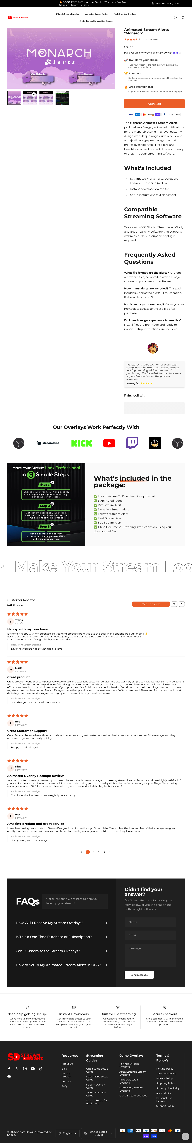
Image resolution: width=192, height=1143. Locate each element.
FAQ (64, 1086)
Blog (64, 1068)
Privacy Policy (164, 1078)
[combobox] (168, 3)
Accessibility (163, 1093)
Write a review (151, 604)
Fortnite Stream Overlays (129, 1065)
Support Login (165, 1105)
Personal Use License (164, 1099)
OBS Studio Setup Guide (97, 1070)
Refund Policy (164, 1068)
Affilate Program (67, 1075)
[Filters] (174, 604)
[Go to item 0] (14, 98)
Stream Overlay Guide (95, 1086)
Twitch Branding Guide (96, 1094)
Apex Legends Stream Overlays (132, 1073)
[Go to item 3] (46, 98)
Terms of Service (166, 1073)
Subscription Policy (168, 1088)
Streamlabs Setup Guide (97, 1078)
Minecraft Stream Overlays (129, 1081)
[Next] (107, 63)
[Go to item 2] (30, 98)
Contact (66, 1081)
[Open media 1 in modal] (61, 58)
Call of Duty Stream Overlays (131, 1089)
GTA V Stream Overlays (133, 1095)
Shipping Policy (165, 1083)
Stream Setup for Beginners (96, 1102)
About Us (67, 1063)
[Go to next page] (110, 852)
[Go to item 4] (62, 98)
